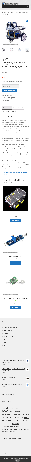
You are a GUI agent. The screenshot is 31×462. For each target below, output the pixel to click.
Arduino (12, 408)
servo (12, 427)
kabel (19, 420)
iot (17, 421)
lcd (21, 420)
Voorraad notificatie (9, 90)
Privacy (6, 340)
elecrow (6, 98)
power (3, 427)
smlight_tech (5, 429)
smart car (17, 98)
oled (23, 424)
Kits (9, 97)
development (7, 414)
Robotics (10, 12)
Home (5, 12)
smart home (21, 426)
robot (10, 98)
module (15, 423)
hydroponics (14, 420)
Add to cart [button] (15, 220)
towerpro (26, 429)
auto (18, 408)
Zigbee (14, 431)
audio (16, 408)
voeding (4, 431)
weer (7, 431)
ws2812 (10, 431)
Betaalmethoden (8, 330)
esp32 (6, 418)
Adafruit (5, 408)
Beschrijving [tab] (6, 108)
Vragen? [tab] (14, 111)
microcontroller (7, 424)
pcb (25, 424)
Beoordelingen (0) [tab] (18, 108)
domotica (15, 414)
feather (15, 418)
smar (13, 98)
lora (25, 420)
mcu (27, 421)
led (23, 421)
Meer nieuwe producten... (8, 394)
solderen (12, 429)
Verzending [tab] (6, 111)
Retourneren (7, 343)
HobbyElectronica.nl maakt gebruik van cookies (15, 458)
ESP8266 (10, 418)
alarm (10, 408)
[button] (25, 6)
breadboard (17, 411)
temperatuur (20, 429)
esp (3, 418)
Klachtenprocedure (9, 336)
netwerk (20, 424)
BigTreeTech (6, 411)
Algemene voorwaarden (10, 327)
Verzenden (7, 346)
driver (20, 414)
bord (11, 411)
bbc (21, 408)
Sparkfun (16, 429)
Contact (6, 333)
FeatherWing (21, 418)
